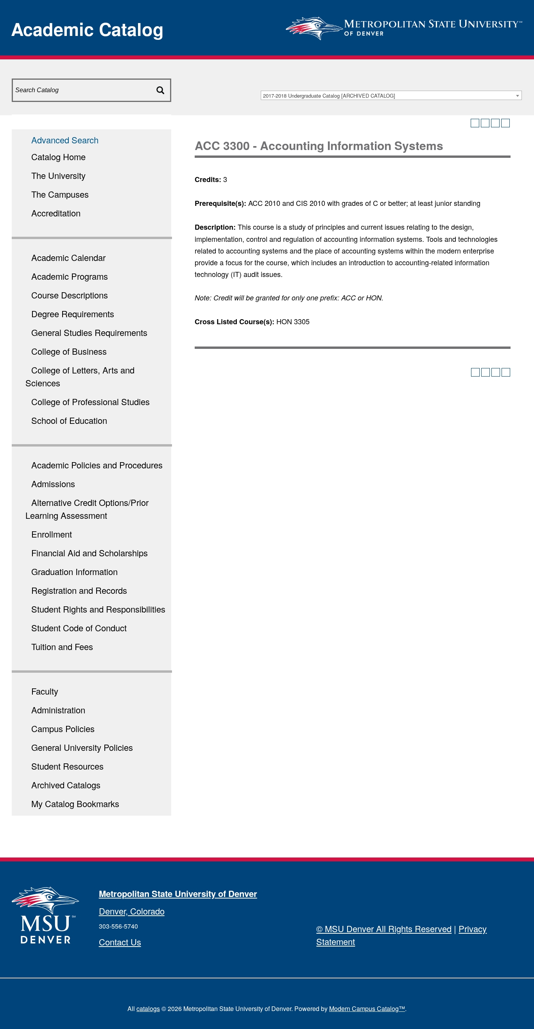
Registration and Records (79, 590)
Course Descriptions (69, 295)
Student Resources (67, 766)
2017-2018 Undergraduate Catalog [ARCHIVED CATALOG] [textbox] (329, 95)
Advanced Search (65, 140)
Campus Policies (63, 728)
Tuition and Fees (62, 646)
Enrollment (51, 534)
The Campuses (60, 194)
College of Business (69, 351)
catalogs (148, 1008)
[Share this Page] (485, 123)
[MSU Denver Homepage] (404, 26)
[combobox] (391, 95)
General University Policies (82, 747)
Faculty (44, 691)
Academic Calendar (68, 257)
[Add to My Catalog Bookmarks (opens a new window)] (475, 123)
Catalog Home (58, 156)
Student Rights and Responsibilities (98, 609)
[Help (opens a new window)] (505, 123)
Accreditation (56, 213)
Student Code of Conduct (79, 628)
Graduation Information (74, 571)
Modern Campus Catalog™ (367, 1008)
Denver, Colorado (132, 911)
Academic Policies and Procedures (97, 465)
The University (58, 175)
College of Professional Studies (90, 401)
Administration (58, 710)
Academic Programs (69, 276)
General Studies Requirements (89, 332)
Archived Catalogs (65, 785)
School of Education (69, 420)
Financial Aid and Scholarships (89, 553)
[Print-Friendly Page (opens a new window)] (495, 123)
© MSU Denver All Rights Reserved (384, 928)
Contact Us (120, 942)
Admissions (53, 483)
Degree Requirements (72, 313)
